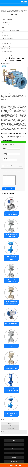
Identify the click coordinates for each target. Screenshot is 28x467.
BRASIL (10, 425)
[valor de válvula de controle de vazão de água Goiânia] (11, 379)
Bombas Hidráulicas (7, 25)
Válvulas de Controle (7, 38)
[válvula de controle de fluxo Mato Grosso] (11, 270)
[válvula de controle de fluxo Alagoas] (11, 336)
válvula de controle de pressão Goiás (11, 235)
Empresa (14, 444)
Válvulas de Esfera (7, 40)
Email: (4, 153)
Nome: (5, 148)
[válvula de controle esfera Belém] (11, 314)
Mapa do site (14, 461)
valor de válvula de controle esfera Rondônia (11, 213)
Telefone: (5, 158)
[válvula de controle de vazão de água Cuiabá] (11, 357)
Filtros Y (4, 27)
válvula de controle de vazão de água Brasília (11, 302)
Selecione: (10, 423)
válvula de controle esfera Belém (11, 324)
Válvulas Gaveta (6, 46)
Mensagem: (6, 174)
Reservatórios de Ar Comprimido (10, 30)
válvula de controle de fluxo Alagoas (11, 346)
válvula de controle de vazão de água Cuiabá (11, 367)
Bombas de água (6, 22)
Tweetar (4, 66)
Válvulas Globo (6, 48)
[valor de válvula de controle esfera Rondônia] (11, 203)
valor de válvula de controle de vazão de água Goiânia (11, 390)
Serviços (14, 14)
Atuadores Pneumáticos (8, 17)
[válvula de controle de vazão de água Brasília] (11, 292)
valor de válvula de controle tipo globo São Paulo (11, 413)
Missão (14, 448)
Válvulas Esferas (6, 43)
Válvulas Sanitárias (7, 51)
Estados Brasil (11, 428)
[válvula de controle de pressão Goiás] (11, 225)
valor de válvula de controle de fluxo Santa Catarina (11, 258)
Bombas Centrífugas (7, 19)
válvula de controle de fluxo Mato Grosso (11, 280)
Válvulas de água (6, 35)
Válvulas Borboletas (7, 33)
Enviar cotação (9, 188)
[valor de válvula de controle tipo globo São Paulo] (11, 403)
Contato (14, 457)
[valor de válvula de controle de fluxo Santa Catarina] (11, 247)
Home (14, 440)
